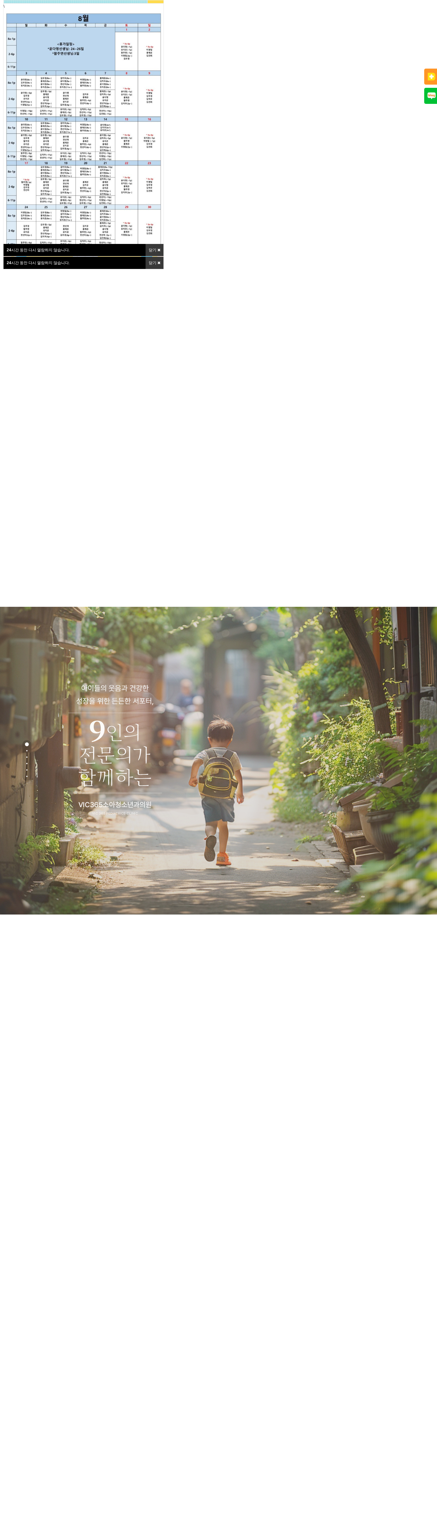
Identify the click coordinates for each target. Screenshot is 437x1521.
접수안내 (389, 50)
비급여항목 (357, 50)
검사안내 (200, 50)
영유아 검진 (232, 50)
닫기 (153, 263)
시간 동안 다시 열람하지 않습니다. (38, 263)
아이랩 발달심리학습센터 (311, 50)
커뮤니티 (421, 50)
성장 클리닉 (264, 50)
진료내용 (168, 50)
